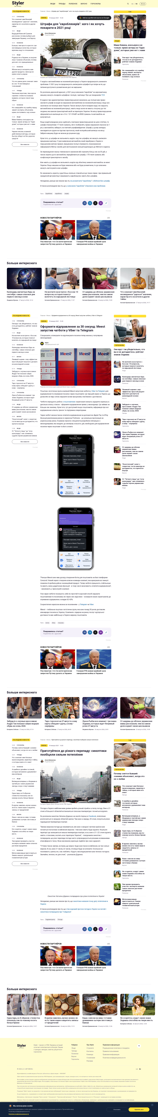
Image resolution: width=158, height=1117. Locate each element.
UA (132, 4)
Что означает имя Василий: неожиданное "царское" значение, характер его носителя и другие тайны (25, 22)
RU (136, 4)
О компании (91, 1058)
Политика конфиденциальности (114, 1058)
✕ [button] (152, 1105)
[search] (128, 3)
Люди (52, 4)
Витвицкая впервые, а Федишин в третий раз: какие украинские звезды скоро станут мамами (24, 783)
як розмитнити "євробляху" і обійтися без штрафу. (90, 181)
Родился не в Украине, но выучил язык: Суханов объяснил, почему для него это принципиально (24, 60)
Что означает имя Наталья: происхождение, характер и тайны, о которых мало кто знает (25, 760)
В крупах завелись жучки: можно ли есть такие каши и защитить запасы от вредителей (24, 807)
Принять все (139, 1109)
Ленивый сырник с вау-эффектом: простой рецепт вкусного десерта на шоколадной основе (24, 361)
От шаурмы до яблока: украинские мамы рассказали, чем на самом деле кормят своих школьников (98, 294)
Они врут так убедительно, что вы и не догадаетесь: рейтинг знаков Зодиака (133, 60)
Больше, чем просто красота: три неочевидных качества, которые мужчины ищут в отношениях (24, 48)
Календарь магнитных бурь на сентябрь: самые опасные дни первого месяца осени (21, 294)
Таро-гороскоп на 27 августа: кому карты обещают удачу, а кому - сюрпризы (23, 385)
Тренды (62, 4)
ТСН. (103, 95)
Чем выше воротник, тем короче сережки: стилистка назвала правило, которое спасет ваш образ (24, 96)
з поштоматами (69, 402)
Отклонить (116, 1109)
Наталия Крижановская (52, 300)
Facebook (92, 816)
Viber (94, 391)
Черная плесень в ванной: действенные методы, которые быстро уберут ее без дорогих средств (23, 135)
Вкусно (84, 4)
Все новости (25, 144)
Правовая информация (111, 1054)
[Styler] (18, 4)
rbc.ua (143, 4)
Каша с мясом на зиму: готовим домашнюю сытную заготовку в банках (24, 819)
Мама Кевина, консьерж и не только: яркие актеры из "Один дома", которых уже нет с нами (23, 122)
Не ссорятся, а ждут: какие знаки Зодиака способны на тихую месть (24, 831)
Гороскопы (96, 4)
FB (84, 203)
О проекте (90, 1048)
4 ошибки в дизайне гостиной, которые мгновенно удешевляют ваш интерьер (24, 771)
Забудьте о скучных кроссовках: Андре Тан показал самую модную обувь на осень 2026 (24, 373)
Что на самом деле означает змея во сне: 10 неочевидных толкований (25, 83)
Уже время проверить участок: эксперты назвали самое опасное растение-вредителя (24, 843)
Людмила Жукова (12, 300)
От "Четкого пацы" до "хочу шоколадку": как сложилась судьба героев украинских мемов (24, 433)
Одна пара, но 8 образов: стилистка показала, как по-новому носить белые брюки (22, 795)
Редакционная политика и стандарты (116, 1048)
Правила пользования (111, 1051)
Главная (42, 11)
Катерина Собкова (12, 729)
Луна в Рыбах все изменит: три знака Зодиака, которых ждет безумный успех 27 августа (23, 397)
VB (101, 203)
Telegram (101, 391)
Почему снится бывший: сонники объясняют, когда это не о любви (24, 749)
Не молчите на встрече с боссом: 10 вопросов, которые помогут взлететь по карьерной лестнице (61, 294)
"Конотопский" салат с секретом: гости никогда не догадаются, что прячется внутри (25, 421)
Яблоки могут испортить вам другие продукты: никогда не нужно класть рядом (23, 72)
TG (90, 203)
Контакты (90, 1051)
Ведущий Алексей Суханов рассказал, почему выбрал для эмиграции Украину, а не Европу (23, 36)
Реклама (90, 1061)
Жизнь (48, 11)
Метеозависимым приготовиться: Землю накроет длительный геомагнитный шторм (24, 855)
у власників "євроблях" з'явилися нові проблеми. (86, 186)
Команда (90, 1054)
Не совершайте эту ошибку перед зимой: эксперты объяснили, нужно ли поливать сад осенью (24, 110)
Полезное (73, 4)
